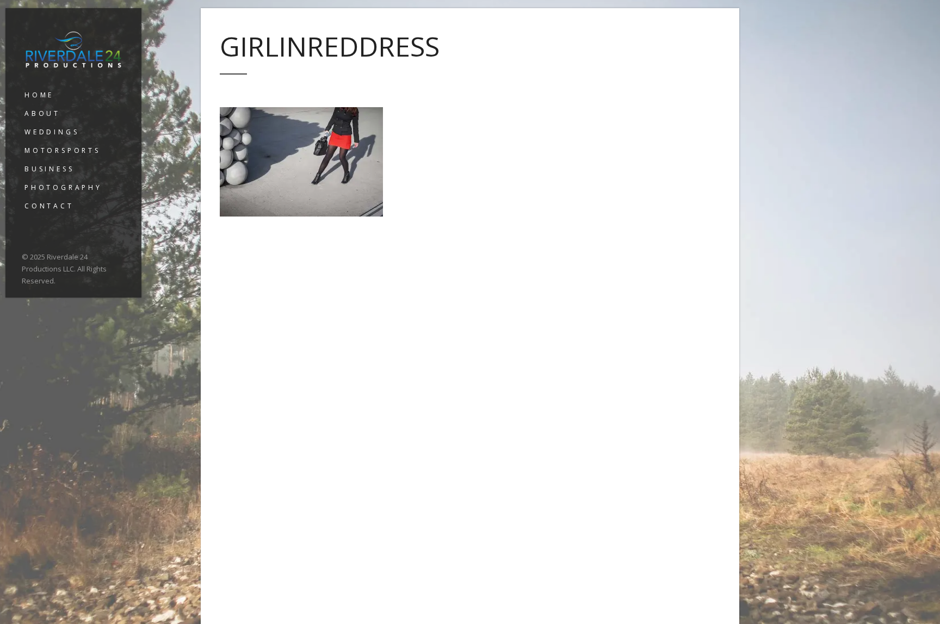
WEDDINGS (51, 132)
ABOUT (42, 113)
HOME (39, 95)
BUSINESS (49, 169)
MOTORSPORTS (62, 150)
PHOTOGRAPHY (63, 187)
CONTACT (49, 206)
